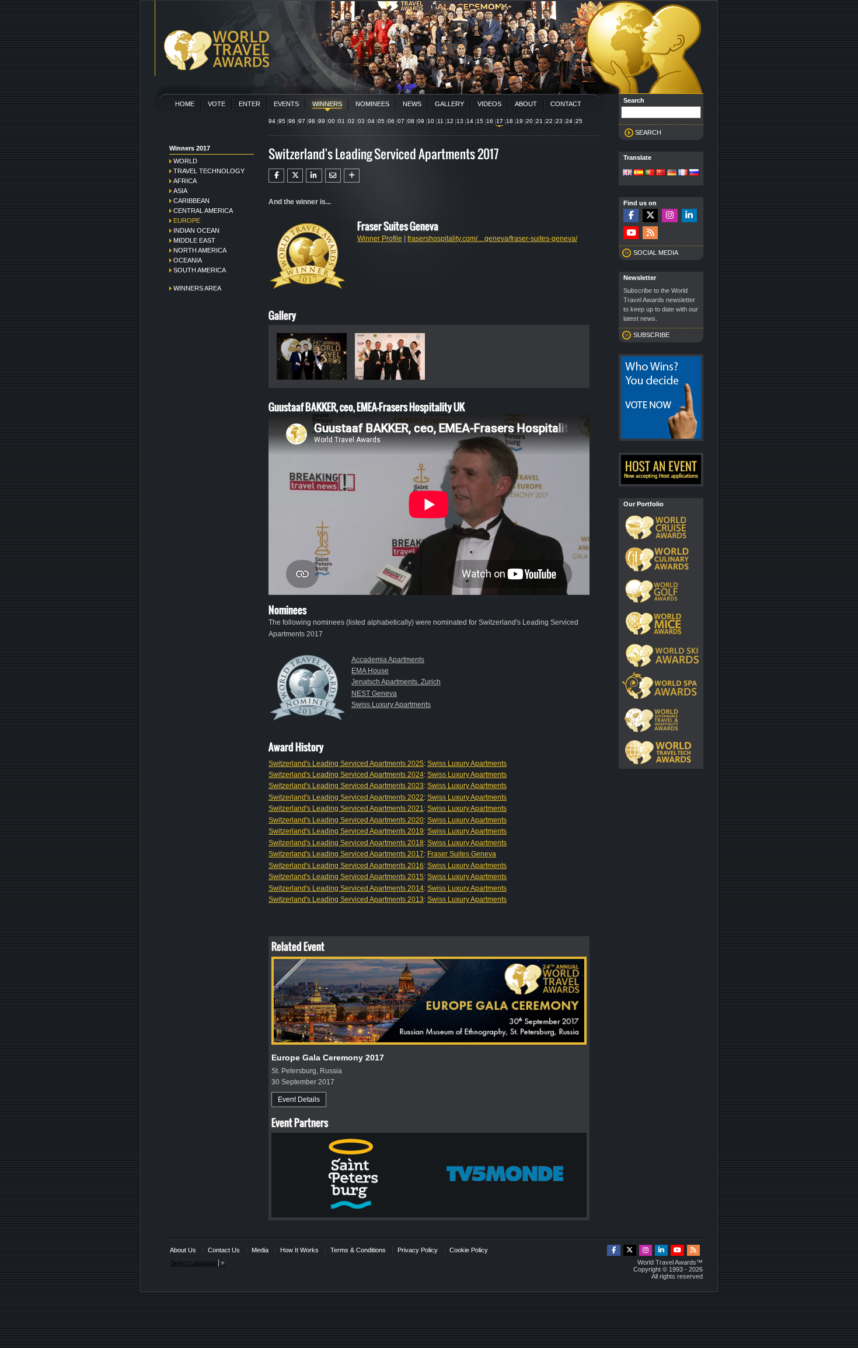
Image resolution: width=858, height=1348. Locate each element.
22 (549, 121)
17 (499, 121)
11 (440, 121)
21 (539, 121)
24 (569, 121)
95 (281, 121)
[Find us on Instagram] (669, 215)
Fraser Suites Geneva (461, 854)
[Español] (638, 173)
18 (509, 121)
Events (286, 103)
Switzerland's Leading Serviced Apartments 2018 (346, 843)
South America (199, 270)
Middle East (194, 240)
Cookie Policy (468, 1250)
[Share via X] (295, 175)
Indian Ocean (196, 230)
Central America (203, 210)
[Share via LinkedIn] (313, 175)
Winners (327, 103)
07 (400, 121)
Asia (180, 190)
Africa (185, 180)
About (526, 103)
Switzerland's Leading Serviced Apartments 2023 (346, 786)
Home (184, 103)
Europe (186, 220)
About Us (183, 1250)
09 (420, 121)
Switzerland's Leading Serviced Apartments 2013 (346, 899)
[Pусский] (694, 173)
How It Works (299, 1250)
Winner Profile (379, 238)
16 (489, 121)
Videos (489, 103)
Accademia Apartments (387, 660)
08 (410, 121)
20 (529, 121)
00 (331, 121)
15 (479, 121)
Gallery (449, 103)
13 (459, 121)
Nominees (372, 103)
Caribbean (191, 200)
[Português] (649, 173)
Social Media (655, 252)
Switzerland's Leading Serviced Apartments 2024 (346, 775)
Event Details (299, 1099)
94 (271, 121)
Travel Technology (209, 170)
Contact (565, 103)
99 (321, 121)
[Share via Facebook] (276, 175)
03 (361, 121)
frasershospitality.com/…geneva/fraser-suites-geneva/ (492, 238)
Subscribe (651, 334)
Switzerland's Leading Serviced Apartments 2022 (346, 797)
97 (301, 121)
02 (351, 121)
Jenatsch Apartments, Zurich (396, 682)
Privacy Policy (417, 1250)
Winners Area (197, 288)
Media (260, 1250)
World (185, 160)
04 (371, 121)
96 (291, 121)
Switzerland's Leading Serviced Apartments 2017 (346, 854)
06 (391, 121)
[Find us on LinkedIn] (689, 215)
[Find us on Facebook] (631, 215)
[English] (627, 173)
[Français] (683, 173)
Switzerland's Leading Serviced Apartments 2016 (346, 866)
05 (381, 121)
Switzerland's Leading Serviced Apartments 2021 (346, 808)
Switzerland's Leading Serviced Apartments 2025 (346, 763)
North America (199, 250)
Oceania (187, 260)
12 (450, 121)
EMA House (370, 671)
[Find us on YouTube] (631, 233)
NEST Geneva (374, 693)
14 (469, 121)
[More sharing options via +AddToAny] (351, 175)
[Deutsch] (671, 173)
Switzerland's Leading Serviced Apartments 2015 (346, 877)
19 (519, 121)
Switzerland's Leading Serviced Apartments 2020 (346, 820)
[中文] (660, 173)
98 (311, 121)
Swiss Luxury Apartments (391, 705)
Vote (216, 103)
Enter (249, 103)
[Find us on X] (650, 215)
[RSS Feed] (650, 233)
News (412, 103)
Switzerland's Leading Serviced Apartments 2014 (346, 888)
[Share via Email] (333, 175)
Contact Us (224, 1250)
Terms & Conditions (358, 1250)
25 (579, 121)
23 (559, 121)
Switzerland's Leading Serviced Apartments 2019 (346, 831)
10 (430, 121)
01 (341, 121)
